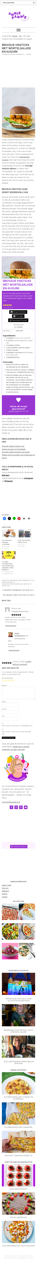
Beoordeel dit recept (19, 320)
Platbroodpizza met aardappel (18, 1127)
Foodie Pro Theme (24, 1256)
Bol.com (5, 888)
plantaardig (16, 584)
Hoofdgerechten (26, 580)
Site (3, 716)
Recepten (4, 582)
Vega (8, 582)
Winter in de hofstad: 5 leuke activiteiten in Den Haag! (18, 1000)
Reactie (5, 685)
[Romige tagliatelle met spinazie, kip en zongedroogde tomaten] (27, 952)
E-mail (4, 709)
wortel (8, 585)
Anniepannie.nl (18, 15)
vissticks (4, 585)
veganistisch (26, 584)
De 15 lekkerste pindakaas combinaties (6, 542)
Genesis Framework (11, 1258)
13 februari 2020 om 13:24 (20, 611)
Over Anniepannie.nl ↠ (11, 802)
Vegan (11, 582)
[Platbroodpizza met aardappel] (18, 1124)
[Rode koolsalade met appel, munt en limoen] (10, 952)
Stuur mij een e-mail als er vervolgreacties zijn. (17, 725)
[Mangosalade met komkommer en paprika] (10, 933)
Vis (14, 582)
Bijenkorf (5, 891)
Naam (4, 702)
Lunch (32, 580)
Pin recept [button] (19, 316)
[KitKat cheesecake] (18, 1214)
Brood (8, 580)
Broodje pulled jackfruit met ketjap (16, 452)
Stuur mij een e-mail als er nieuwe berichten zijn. (16, 733)
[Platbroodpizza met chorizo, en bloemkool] (18, 1094)
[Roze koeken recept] (18, 1186)
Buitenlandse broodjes (16, 580)
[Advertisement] (18, 71)
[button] (4, 305)
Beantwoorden (11, 625)
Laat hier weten (13, 411)
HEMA (4, 894)
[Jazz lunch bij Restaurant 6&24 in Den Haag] (18, 1047)
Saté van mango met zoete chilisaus (18, 1246)
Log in (31, 1258)
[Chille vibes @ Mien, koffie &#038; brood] (24, 533)
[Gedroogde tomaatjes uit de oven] (10, 913)
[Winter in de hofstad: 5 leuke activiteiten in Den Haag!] (18, 984)
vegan (21, 584)
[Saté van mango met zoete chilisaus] (18, 1242)
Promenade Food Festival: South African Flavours (18, 1031)
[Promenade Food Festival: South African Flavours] (18, 1015)
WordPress (23, 1258)
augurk (6, 584)
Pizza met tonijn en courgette (18, 1156)
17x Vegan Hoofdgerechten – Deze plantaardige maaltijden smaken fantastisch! (8, 566)
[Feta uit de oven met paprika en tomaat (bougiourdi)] (27, 933)
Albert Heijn (6, 885)
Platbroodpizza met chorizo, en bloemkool (18, 1098)
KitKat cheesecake (18, 1217)
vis (30, 584)
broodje (11, 584)
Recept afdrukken (19, 312)
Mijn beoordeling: (7, 678)
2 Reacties (28, 54)
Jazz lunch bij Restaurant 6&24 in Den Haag (18, 1062)
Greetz (4, 897)
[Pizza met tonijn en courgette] (18, 1152)
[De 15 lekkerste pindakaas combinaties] (9, 533)
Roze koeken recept (19, 1189)
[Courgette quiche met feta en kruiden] (27, 913)
